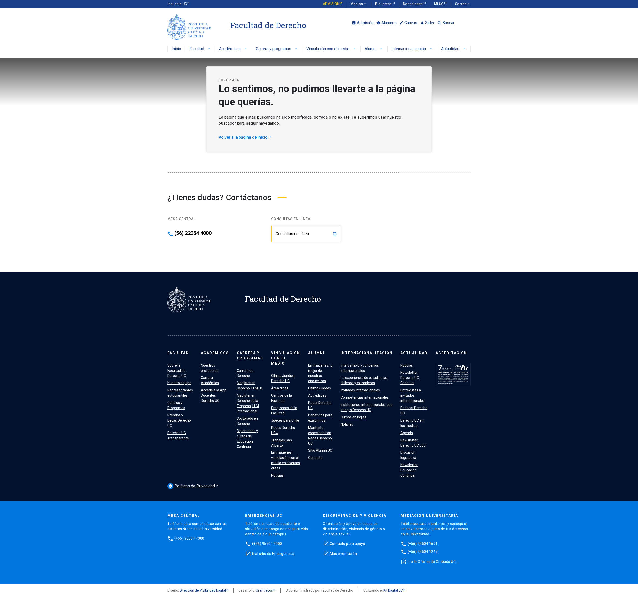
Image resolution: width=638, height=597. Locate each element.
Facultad (200, 49)
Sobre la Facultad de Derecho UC (176, 370)
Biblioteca (383, 4)
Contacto (315, 458)
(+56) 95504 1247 (423, 551)
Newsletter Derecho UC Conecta (409, 378)
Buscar (445, 22)
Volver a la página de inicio (246, 137)
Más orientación (343, 554)
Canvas (408, 22)
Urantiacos (264, 590)
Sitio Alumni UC (320, 450)
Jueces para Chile (285, 420)
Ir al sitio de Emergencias (273, 554)
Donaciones (413, 4)
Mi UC (439, 4)
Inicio (176, 49)
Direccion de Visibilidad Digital (203, 590)
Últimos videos (319, 388)
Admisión (331, 4)
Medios (358, 4)
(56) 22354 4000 (193, 233)
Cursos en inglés (353, 417)
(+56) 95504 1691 (423, 544)
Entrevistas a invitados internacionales (412, 395)
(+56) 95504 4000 (189, 538)
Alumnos (386, 22)
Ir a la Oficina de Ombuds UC (432, 562)
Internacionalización (412, 49)
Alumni (374, 49)
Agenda (406, 433)
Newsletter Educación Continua (409, 470)
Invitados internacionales (360, 390)
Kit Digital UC (393, 590)
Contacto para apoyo (347, 544)
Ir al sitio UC (177, 4)
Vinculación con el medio (331, 49)
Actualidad (453, 49)
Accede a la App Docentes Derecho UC (213, 395)
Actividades (317, 395)
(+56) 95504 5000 (267, 544)
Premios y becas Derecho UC (179, 420)
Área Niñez (280, 388)
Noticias (277, 475)
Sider (427, 22)
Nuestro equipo (179, 383)
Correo (463, 4)
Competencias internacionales (365, 397)
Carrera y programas (277, 49)
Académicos (233, 49)
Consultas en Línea (306, 233)
